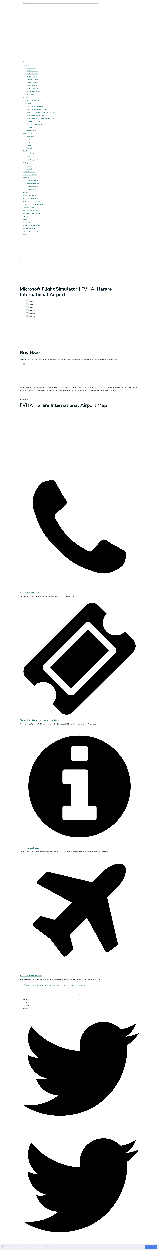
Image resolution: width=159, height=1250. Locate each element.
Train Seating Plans (32, 183)
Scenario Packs (31, 68)
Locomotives (30, 136)
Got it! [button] (151, 1247)
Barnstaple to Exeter (33, 121)
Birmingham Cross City (33, 103)
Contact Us (26, 222)
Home (25, 62)
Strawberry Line (31, 130)
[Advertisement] (79, 43)
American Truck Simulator (31, 201)
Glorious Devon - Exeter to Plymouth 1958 (40, 118)
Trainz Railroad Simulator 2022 (33, 204)
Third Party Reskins (32, 160)
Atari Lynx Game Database (31, 231)
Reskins (25, 151)
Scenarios (26, 65)
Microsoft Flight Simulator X (32, 213)
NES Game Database (30, 228)
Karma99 (29, 169)
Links (25, 219)
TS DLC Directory (29, 172)
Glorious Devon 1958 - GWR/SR (36, 115)
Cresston (29, 127)
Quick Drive (30, 94)
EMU (28, 142)
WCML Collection (32, 88)
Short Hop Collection (33, 91)
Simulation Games (29, 207)
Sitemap (25, 216)
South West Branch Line (34, 124)
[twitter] (81, 1126)
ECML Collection (32, 71)
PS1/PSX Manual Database (32, 225)
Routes (25, 97)
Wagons (29, 148)
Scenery (25, 192)
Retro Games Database (30, 210)
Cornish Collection (32, 82)
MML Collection (31, 77)
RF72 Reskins (27, 133)
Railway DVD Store (29, 195)
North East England (32, 100)
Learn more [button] (53, 1247)
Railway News (31, 189)
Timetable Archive (32, 181)
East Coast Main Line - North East (37, 109)
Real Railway (27, 178)
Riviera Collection (32, 80)
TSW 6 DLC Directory (30, 175)
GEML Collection (32, 74)
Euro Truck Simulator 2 (30, 198)
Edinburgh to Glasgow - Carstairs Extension (40, 112)
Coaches (29, 145)
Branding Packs (31, 154)
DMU (28, 139)
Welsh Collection (32, 85)
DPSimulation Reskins (33, 157)
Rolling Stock (27, 163)
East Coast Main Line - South (35, 106)
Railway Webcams (32, 186)
